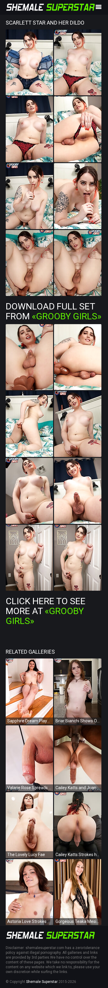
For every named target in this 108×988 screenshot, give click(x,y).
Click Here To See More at (46, 611)
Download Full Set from (53, 311)
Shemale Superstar (42, 982)
